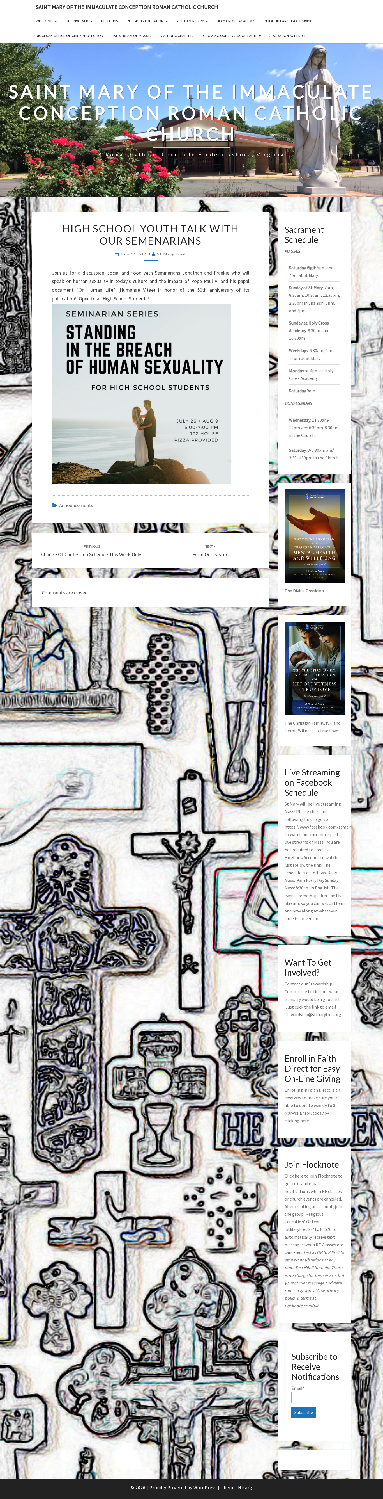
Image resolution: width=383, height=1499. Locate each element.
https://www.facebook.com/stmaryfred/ (323, 827)
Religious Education (145, 21)
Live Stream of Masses (132, 35)
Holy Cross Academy (235, 21)
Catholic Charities (178, 35)
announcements (76, 505)
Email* (297, 1388)
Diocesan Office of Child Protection (69, 35)
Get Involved (77, 21)
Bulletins (109, 21)
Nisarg (245, 1487)
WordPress (205, 1487)
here (304, 1120)
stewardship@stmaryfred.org (313, 1014)
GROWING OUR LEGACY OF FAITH (229, 35)
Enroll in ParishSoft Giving (288, 21)
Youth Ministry (190, 21)
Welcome (44, 21)
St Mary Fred (171, 254)
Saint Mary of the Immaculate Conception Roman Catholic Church (127, 6)
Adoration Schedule (287, 35)
